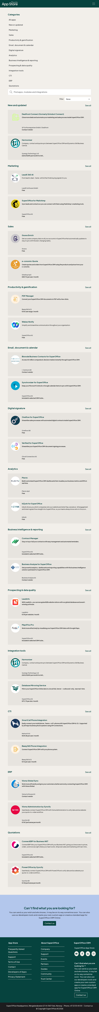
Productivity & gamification (21, 40)
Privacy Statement (16, 977)
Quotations (14, 86)
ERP (10, 81)
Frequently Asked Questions (16, 950)
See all (88, 105)
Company (45, 949)
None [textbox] (68, 99)
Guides (44, 969)
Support (12, 957)
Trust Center (46, 979)
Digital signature (16, 50)
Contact (12, 967)
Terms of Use (14, 962)
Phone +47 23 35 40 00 (73, 1006)
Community (46, 974)
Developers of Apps (17, 972)
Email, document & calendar (21, 45)
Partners (44, 964)
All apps (12, 20)
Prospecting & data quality (20, 65)
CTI (10, 76)
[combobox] (78, 99)
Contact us (49, 923)
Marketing (13, 30)
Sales (11, 35)
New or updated (16, 25)
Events (44, 959)
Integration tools (16, 70)
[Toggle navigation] (93, 3)
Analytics (13, 55)
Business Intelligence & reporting (23, 60)
